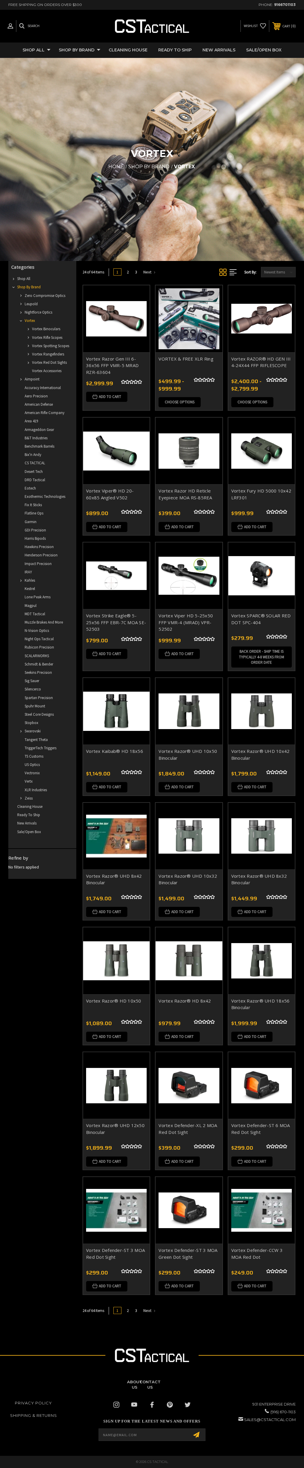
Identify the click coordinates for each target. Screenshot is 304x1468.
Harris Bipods (35, 538)
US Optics (32, 764)
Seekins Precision (38, 672)
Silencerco (33, 689)
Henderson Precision (41, 555)
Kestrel (30, 588)
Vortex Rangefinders (48, 354)
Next (147, 272)
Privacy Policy (33, 1403)
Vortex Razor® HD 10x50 (113, 1001)
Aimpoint (32, 379)
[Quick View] (138, 297)
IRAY (28, 572)
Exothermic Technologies (45, 496)
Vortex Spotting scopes (50, 345)
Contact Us (150, 1384)
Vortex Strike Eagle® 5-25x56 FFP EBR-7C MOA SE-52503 (116, 622)
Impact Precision (38, 563)
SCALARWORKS (37, 655)
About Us (134, 1384)
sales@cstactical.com (270, 1419)
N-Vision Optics (37, 630)
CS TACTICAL (35, 462)
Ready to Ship (175, 50)
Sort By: (250, 272)
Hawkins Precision (39, 546)
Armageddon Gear (39, 429)
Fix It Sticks (33, 504)
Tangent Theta (36, 739)
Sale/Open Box (263, 50)
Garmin (31, 521)
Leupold (31, 303)
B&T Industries (36, 437)
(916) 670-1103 (283, 1411)
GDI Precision (35, 530)
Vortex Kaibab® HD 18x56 (114, 751)
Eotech (30, 488)
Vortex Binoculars (46, 328)
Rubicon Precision (39, 647)
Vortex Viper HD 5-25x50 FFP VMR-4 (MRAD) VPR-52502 (186, 622)
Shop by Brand (76, 50)
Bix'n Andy (33, 454)
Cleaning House (128, 50)
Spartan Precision (39, 697)
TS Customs (34, 756)
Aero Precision (36, 396)
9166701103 (285, 4)
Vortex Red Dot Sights (49, 362)
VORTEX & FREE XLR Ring (186, 359)
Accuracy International (43, 387)
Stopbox (31, 722)
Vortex (30, 320)
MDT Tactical (35, 613)
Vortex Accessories (46, 370)
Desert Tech (34, 471)
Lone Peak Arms (37, 597)
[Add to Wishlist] (138, 311)
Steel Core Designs (39, 714)
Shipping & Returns (33, 1415)
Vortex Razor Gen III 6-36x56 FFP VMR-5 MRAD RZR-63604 (112, 365)
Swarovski (33, 731)
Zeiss (29, 798)
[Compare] (138, 325)
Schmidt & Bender (39, 664)
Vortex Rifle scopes (47, 337)
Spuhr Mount (35, 706)
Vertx (29, 781)
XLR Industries (36, 789)
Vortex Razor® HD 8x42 (185, 1001)
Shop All (34, 50)
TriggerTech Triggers (40, 747)
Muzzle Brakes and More (44, 622)
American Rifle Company (44, 412)
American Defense (39, 404)
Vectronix (32, 772)
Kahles (30, 580)
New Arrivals (218, 50)
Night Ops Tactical (39, 638)
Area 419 (31, 421)
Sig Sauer (32, 680)
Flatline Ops (34, 513)
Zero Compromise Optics (45, 295)
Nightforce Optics (38, 312)
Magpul (31, 605)
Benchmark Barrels (39, 446)
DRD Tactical (35, 479)
